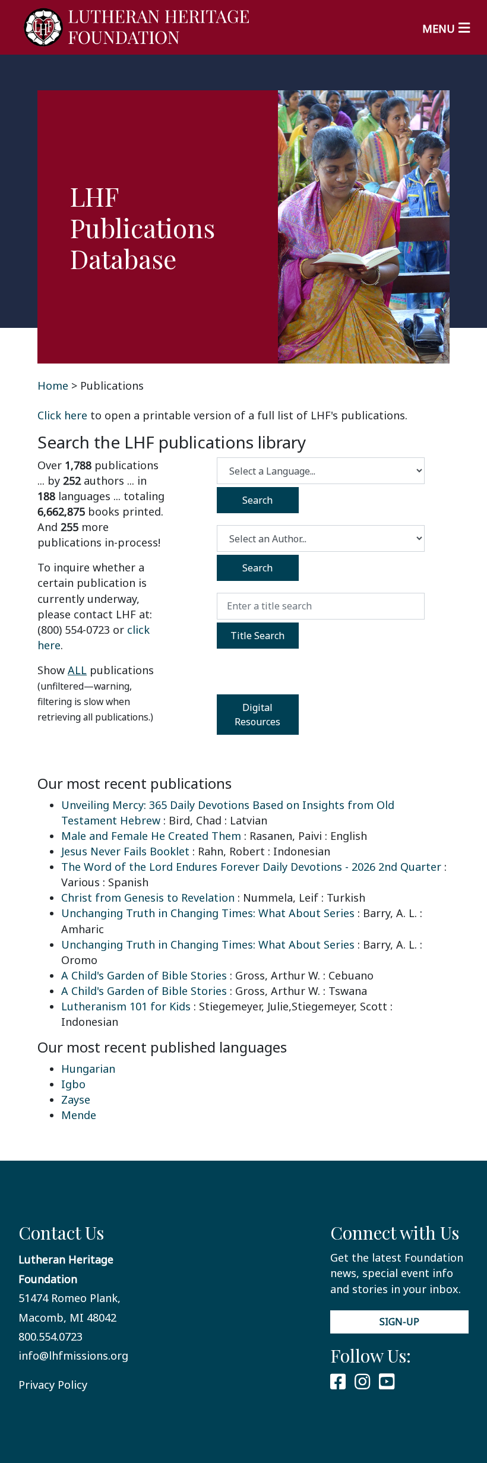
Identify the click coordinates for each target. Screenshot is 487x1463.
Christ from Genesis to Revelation (148, 897)
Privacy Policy (52, 1384)
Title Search (257, 635)
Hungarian (88, 1068)
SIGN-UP (399, 1321)
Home (52, 385)
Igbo (73, 1084)
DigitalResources (257, 714)
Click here (62, 415)
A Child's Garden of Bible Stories (144, 975)
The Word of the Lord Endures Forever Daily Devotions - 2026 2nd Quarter (251, 867)
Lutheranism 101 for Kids (126, 1006)
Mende (78, 1115)
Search (257, 500)
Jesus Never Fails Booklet (125, 851)
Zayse (75, 1099)
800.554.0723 (50, 1336)
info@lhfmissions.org (73, 1355)
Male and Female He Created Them (151, 836)
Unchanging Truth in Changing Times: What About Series (208, 913)
